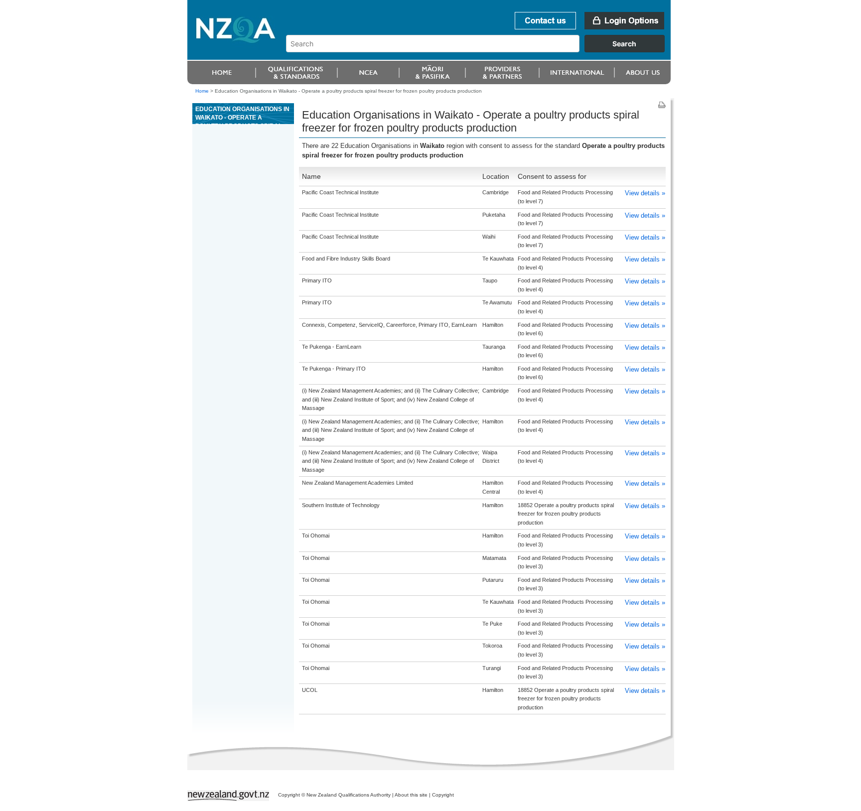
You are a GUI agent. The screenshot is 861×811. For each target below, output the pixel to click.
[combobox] (480, 49)
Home (202, 91)
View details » (645, 193)
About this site (411, 795)
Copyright (443, 795)
